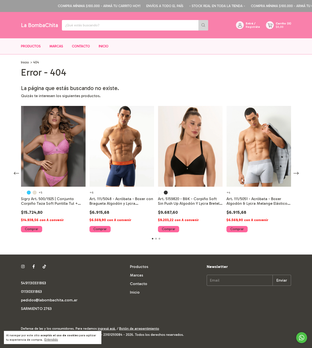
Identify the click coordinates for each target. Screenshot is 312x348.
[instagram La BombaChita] (23, 266)
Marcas (56, 46)
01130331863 (31, 291)
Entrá (249, 23)
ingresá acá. (107, 329)
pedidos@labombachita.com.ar (49, 300)
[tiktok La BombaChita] (44, 266)
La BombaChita (39, 25)
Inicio (103, 46)
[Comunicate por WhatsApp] (301, 337)
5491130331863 (33, 283)
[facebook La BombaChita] (34, 266)
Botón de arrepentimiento (139, 329)
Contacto (81, 46)
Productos (31, 46)
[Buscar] (203, 25)
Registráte (253, 27)
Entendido (51, 339)
